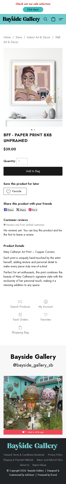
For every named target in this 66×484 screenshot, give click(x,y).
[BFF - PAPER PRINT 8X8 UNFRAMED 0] (33, 87)
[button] (33, 9)
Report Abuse (39, 465)
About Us (24, 465)
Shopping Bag (20, 332)
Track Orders (20, 320)
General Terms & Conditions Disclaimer (24, 454)
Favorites (45, 320)
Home (7, 37)
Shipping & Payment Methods (18, 460)
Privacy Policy (55, 454)
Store (19, 37)
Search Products (20, 307)
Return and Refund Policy (50, 460)
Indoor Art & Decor (38, 37)
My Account (46, 307)
